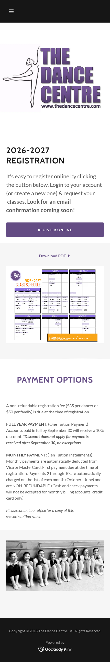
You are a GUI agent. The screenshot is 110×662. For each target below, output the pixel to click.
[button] (17, 11)
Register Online (55, 230)
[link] (55, 255)
